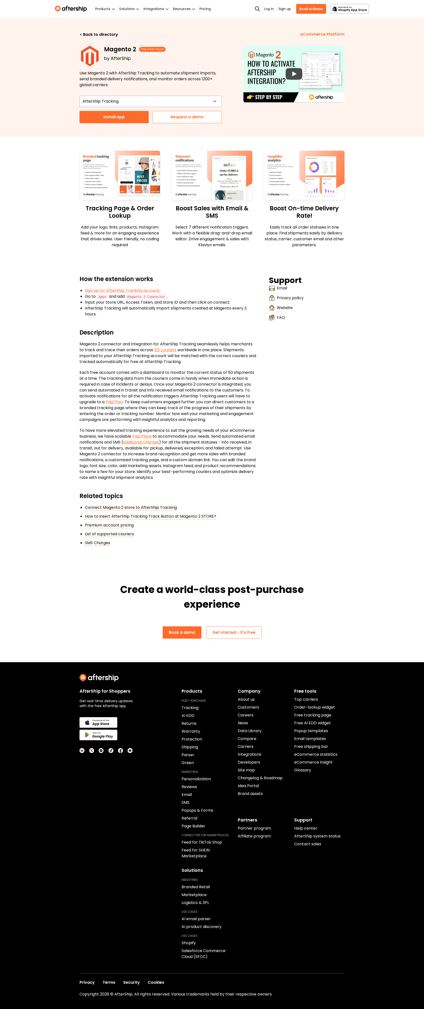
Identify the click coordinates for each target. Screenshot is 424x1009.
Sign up (284, 8)
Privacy (87, 982)
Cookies (156, 982)
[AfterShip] (72, 9)
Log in (269, 8)
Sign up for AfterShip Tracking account (122, 290)
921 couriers (165, 350)
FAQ (281, 317)
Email (282, 288)
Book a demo (311, 8)
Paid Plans (142, 436)
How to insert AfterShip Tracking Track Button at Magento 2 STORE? (150, 516)
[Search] (257, 8)
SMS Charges (97, 543)
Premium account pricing (109, 525)
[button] (293, 74)
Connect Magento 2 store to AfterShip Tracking (131, 507)
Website (285, 307)
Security (131, 982)
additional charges (141, 442)
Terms (109, 982)
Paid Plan (114, 402)
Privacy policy (290, 298)
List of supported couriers (109, 534)
